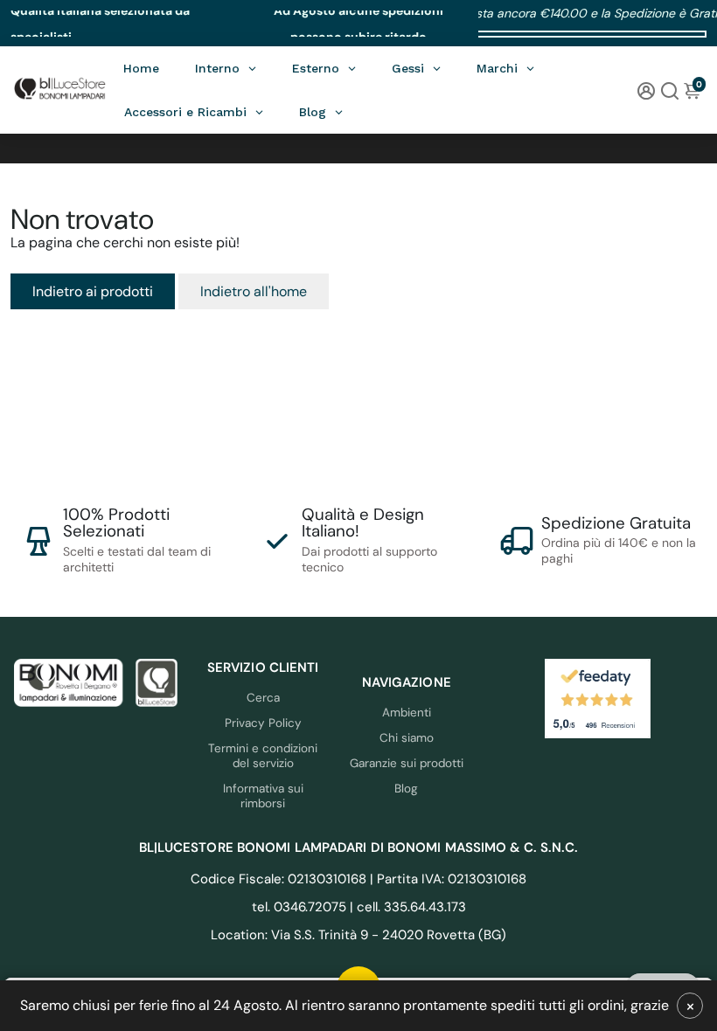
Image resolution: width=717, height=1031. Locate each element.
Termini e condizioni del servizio (262, 756)
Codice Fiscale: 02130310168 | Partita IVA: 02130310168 (358, 879)
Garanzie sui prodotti (406, 763)
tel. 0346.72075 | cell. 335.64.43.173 (359, 907)
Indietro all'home (253, 291)
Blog (406, 788)
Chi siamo (406, 737)
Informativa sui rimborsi (263, 796)
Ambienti (406, 712)
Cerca (263, 697)
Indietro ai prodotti (92, 291)
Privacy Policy (263, 723)
